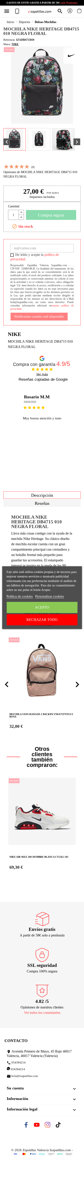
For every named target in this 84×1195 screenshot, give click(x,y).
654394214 (16, 1063)
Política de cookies (19, 596)
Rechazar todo (42, 620)
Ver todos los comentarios (42, 1013)
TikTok (61, 1126)
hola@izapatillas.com (22, 1076)
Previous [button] (10, 424)
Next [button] (74, 424)
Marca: (7, 44)
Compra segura (51, 215)
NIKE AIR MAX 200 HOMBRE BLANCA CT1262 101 (39, 857)
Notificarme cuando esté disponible (39, 316)
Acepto (42, 607)
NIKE (15, 44)
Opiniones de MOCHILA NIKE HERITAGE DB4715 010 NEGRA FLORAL (40, 174)
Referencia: (9, 39)
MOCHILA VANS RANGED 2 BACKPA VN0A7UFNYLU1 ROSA (41, 715)
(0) (32, 167)
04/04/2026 (30, 401)
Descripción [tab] (42, 495)
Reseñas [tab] (42, 503)
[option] (42, 425)
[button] (6, 684)
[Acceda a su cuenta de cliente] (70, 12)
